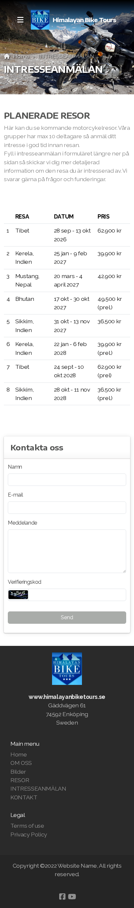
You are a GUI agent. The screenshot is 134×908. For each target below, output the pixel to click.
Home (21, 56)
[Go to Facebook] (62, 896)
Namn (15, 467)
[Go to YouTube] (72, 896)
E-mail (15, 495)
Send (67, 617)
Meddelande (22, 523)
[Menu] (20, 20)
